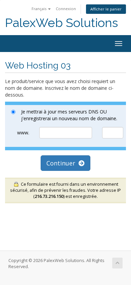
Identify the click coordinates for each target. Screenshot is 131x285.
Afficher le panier (106, 8)
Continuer (62, 163)
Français (39, 8)
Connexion (66, 8)
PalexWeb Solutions (61, 23)
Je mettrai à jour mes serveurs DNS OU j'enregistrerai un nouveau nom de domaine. (69, 115)
